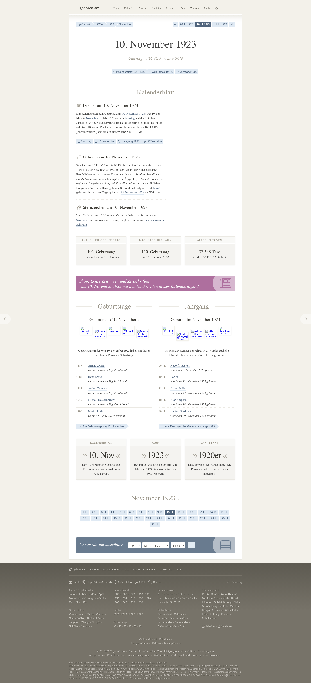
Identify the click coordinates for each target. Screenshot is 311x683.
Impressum (174, 643)
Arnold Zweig (96, 365)
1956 (116, 598)
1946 (132, 598)
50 (124, 626)
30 (114, 626)
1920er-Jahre (154, 141)
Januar (73, 594)
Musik (225, 598)
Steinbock (86, 626)
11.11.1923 (220, 24)
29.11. (225, 518)
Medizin (234, 606)
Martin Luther (96, 411)
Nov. (78, 602)
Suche (207, 8)
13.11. (202, 512)
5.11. (123, 512)
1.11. (85, 512)
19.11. (117, 518)
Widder (100, 614)
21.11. (139, 518)
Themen (194, 8)
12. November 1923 (132, 192)
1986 (124, 594)
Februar (83, 594)
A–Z (182, 626)
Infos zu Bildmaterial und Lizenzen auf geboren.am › (146, 678)
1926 (148, 598)
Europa (173, 618)
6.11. (132, 512)
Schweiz (162, 618)
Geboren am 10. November (112, 319)
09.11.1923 (186, 24)
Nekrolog (237, 582)
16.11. (85, 518)
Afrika (161, 626)
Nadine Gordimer (180, 411)
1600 (140, 602)
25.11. (182, 518)
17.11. (95, 518)
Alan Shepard (178, 400)
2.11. (95, 512)
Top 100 (92, 582)
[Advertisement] (208, 157)
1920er (99, 24)
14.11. (213, 512)
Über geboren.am (140, 643)
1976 (132, 594)
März (93, 594)
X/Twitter (210, 626)
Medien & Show (211, 598)
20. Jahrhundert (111, 569)
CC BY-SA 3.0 (111, 678)
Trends (108, 582)
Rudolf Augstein (180, 365)
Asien (183, 618)
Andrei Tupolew (97, 388)
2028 (132, 614)
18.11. (106, 518)
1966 (140, 594)
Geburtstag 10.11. (162, 72)
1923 (111, 24)
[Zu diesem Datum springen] (191, 545)
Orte (183, 8)
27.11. (203, 518)
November (125, 24)
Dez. (85, 602)
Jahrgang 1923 (188, 72)
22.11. (149, 518)
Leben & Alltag (210, 614)
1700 (132, 602)
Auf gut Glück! (138, 582)
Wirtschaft (230, 610)
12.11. (191, 512)
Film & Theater (228, 594)
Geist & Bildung (223, 602)
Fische (90, 614)
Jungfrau (74, 622)
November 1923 (153, 497)
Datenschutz (159, 643)
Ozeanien (171, 626)
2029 (140, 614)
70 (135, 626)
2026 (116, 614)
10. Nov (101, 454)
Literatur (207, 602)
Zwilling (81, 618)
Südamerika (181, 622)
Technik (223, 606)
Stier (72, 618)
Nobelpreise (209, 618)
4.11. (113, 512)
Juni (77, 598)
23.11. (160, 518)
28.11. (214, 518)
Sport (214, 594)
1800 (124, 602)
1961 (148, 594)
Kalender (129, 8)
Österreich (180, 614)
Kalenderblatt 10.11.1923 (130, 72)
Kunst (234, 598)
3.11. (104, 512)
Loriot (156, 188)
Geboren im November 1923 (195, 319)
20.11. (128, 518)
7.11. (141, 512)
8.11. (151, 512)
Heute (116, 8)
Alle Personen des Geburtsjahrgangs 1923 (189, 426)
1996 (116, 594)
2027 (124, 614)
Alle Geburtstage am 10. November (103, 426)
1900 (116, 602)
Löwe (99, 618)
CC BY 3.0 (98, 678)
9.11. (160, 512)
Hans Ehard (95, 377)
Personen (171, 8)
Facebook (226, 626)
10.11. (170, 512)
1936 (140, 598)
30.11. (155, 524)
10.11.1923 (203, 24)
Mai (71, 598)
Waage (85, 622)
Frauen (225, 614)
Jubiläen (157, 8)
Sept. (101, 598)
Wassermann (76, 614)
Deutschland (165, 614)
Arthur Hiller (178, 388)
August (92, 598)
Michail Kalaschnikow (101, 400)
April (101, 594)
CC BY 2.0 (86, 678)
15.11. (224, 512)
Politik (205, 594)
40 (119, 626)
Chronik (143, 8)
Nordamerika (165, 622)
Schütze (73, 626)
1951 (124, 598)
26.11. (193, 518)
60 (130, 626)
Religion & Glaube (212, 610)
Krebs (90, 618)
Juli (84, 598)
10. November (130, 113)
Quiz (218, 8)
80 (140, 626)
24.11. (171, 518)
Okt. (71, 602)
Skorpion (81, 220)
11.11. (181, 512)
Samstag (135, 58)
